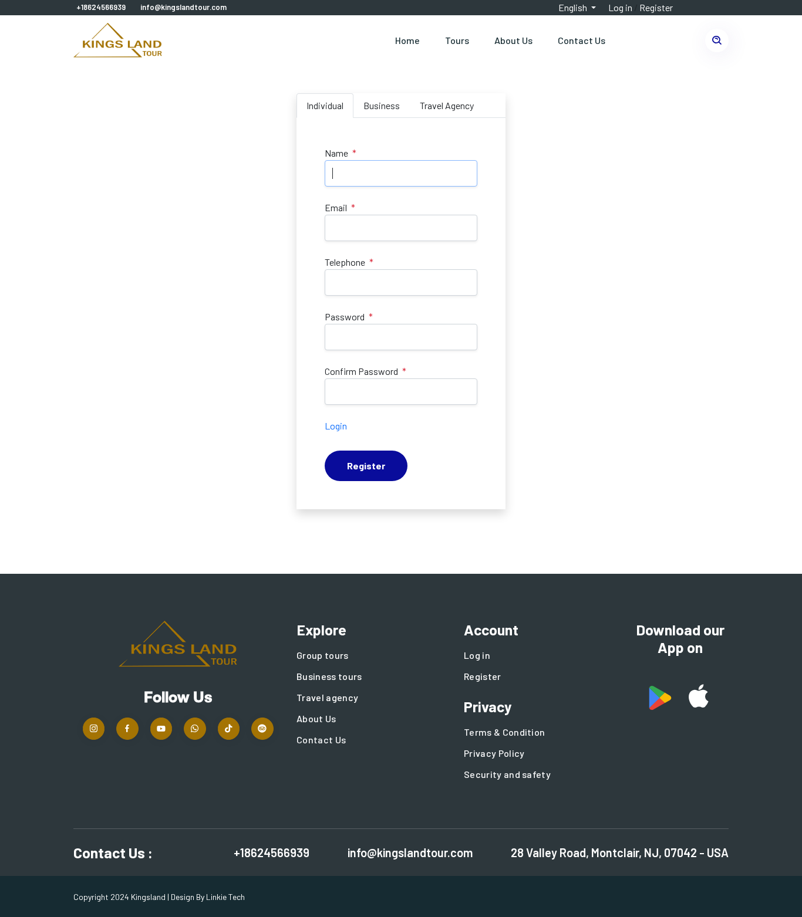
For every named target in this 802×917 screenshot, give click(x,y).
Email (336, 207)
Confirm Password (361, 371)
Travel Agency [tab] (447, 105)
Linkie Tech (225, 897)
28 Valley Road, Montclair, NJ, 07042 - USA (620, 852)
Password (345, 316)
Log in (620, 7)
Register (656, 7)
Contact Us (581, 40)
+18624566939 (101, 7)
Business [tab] (381, 105)
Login (336, 425)
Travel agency (327, 697)
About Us (513, 40)
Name (336, 152)
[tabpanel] (401, 313)
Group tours (322, 655)
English (573, 7)
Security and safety (507, 774)
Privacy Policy (494, 753)
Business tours (329, 676)
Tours (457, 40)
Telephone (345, 262)
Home (407, 40)
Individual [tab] (324, 105)
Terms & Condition (504, 731)
